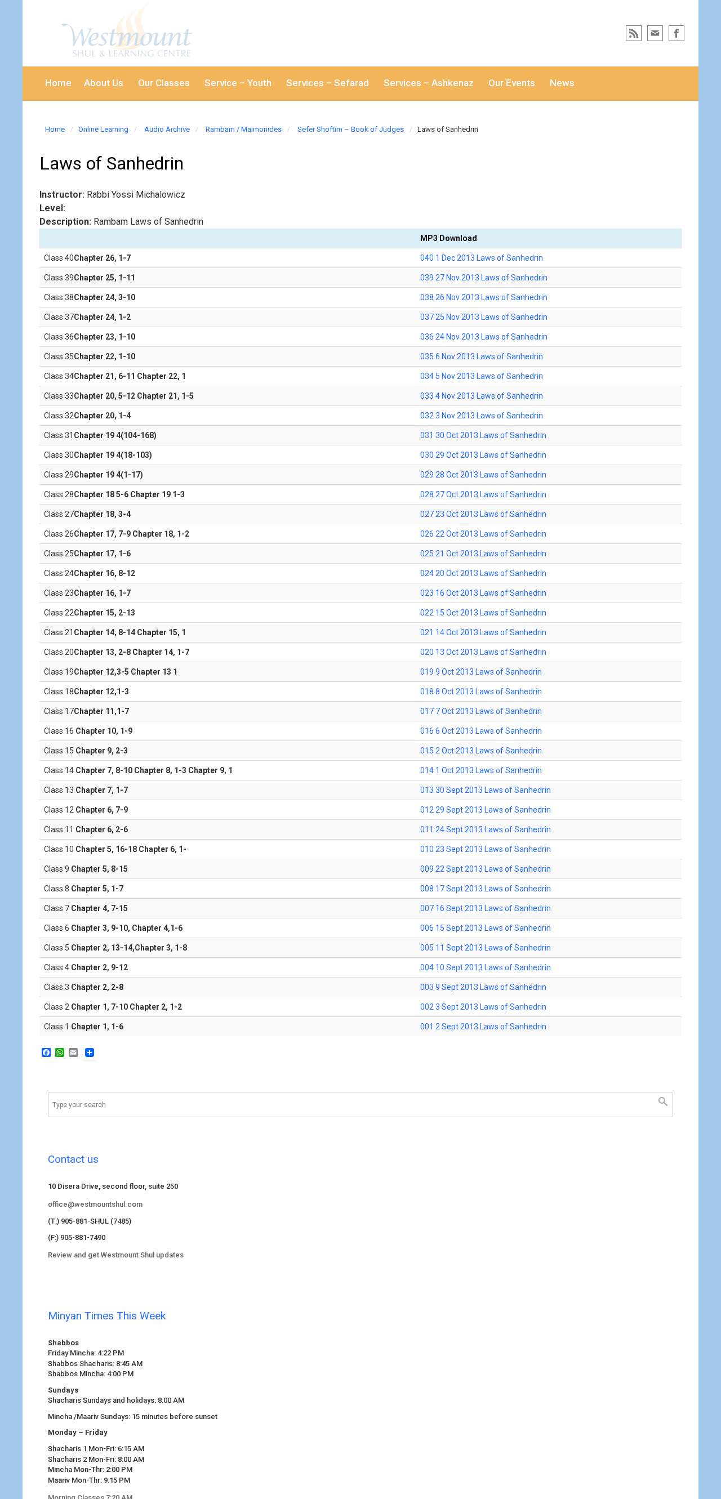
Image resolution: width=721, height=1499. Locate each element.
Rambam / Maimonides (244, 129)
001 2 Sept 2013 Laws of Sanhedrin (483, 1026)
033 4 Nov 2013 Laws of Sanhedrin (481, 395)
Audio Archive (167, 129)
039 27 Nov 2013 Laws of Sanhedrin (484, 277)
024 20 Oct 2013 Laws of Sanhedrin (483, 573)
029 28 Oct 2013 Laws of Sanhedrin (483, 474)
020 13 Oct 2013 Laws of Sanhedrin (483, 652)
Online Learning (103, 129)
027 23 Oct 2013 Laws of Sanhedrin (483, 514)
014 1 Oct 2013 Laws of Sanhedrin (481, 770)
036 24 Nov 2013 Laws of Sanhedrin (484, 336)
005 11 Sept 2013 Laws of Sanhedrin (485, 947)
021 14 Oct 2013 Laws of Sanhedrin (483, 632)
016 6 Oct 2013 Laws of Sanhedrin (481, 730)
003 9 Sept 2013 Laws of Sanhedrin (483, 987)
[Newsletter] (655, 33)
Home (55, 129)
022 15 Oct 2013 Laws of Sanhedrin (483, 612)
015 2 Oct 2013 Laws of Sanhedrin (481, 750)
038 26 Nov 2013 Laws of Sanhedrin (484, 297)
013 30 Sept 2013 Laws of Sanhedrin (485, 790)
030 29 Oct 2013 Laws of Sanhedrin (483, 454)
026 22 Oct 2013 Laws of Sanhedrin (483, 533)
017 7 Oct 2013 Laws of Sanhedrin (481, 711)
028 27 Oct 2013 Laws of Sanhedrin (483, 494)
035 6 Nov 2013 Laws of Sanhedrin (481, 356)
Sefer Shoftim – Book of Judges (350, 129)
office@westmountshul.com (95, 1204)
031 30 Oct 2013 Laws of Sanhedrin (483, 435)
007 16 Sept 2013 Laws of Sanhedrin (485, 908)
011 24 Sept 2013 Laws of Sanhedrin (485, 829)
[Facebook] (676, 33)
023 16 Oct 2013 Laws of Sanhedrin (483, 592)
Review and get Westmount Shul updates (116, 1255)
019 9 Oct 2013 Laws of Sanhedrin (481, 671)
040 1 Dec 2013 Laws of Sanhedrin (481, 257)
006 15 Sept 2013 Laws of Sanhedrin (485, 928)
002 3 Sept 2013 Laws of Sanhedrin (483, 1006)
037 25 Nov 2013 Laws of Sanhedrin (484, 317)
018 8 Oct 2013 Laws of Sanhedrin (481, 691)
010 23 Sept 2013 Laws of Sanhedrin (485, 849)
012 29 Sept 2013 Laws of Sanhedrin (485, 809)
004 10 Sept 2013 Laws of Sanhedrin (485, 967)
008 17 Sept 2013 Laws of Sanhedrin (485, 888)
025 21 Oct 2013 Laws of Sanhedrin (483, 553)
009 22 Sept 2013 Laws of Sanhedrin (485, 868)
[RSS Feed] (634, 33)
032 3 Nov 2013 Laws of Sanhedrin (481, 415)
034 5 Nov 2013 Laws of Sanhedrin (481, 376)
